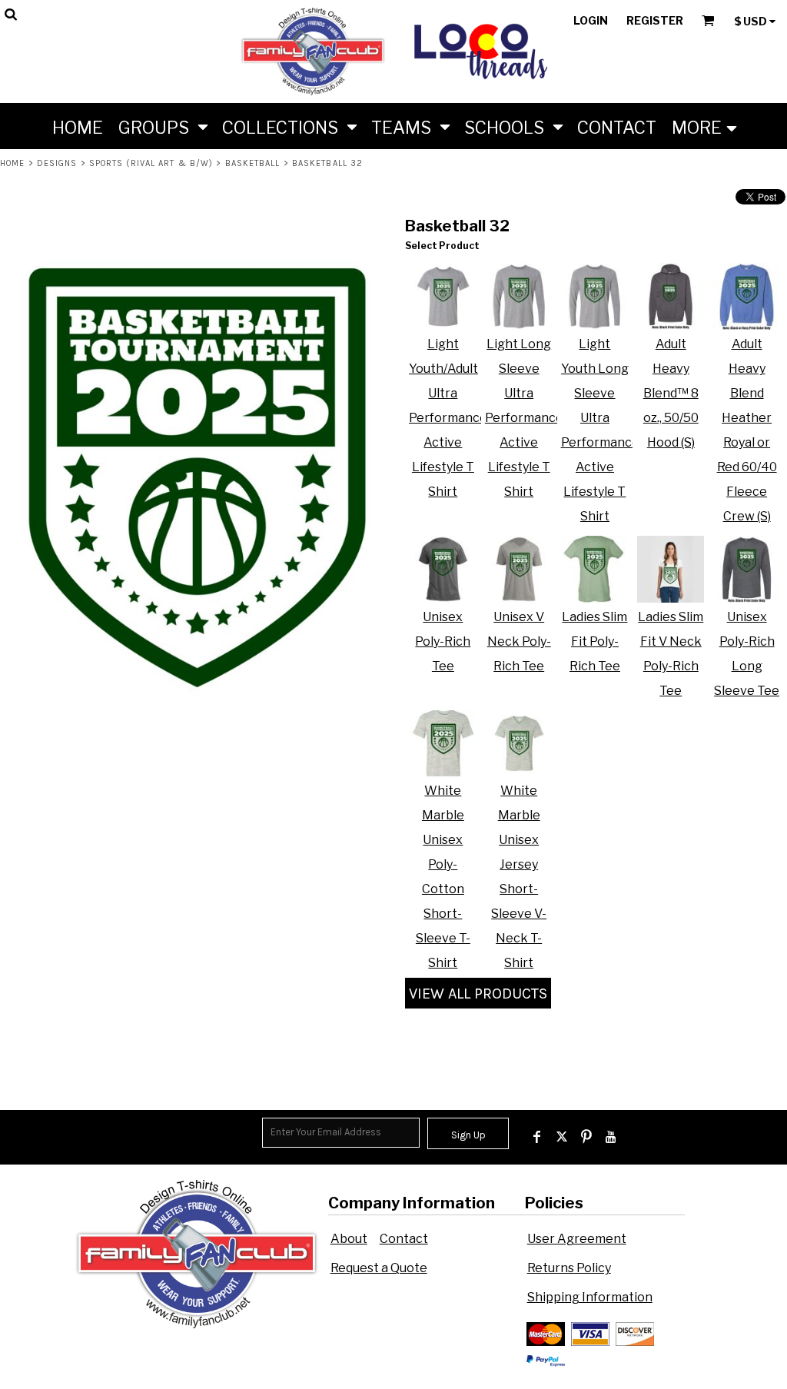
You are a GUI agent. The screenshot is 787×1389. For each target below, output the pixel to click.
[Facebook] (537, 1137)
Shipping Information (590, 1297)
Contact (404, 1238)
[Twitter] (562, 1137)
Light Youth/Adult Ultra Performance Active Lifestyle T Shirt (448, 418)
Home (12, 163)
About (348, 1238)
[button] (162, 126)
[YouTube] (611, 1137)
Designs (57, 163)
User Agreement (576, 1238)
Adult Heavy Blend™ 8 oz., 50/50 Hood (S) (671, 393)
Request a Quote (378, 1268)
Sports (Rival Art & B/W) (151, 163)
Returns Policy (569, 1268)
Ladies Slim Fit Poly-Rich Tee (594, 641)
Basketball (253, 163)
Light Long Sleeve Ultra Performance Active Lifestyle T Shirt (524, 418)
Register (654, 20)
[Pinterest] (586, 1137)
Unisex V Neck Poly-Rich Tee (519, 641)
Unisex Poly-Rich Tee (442, 641)
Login (590, 20)
